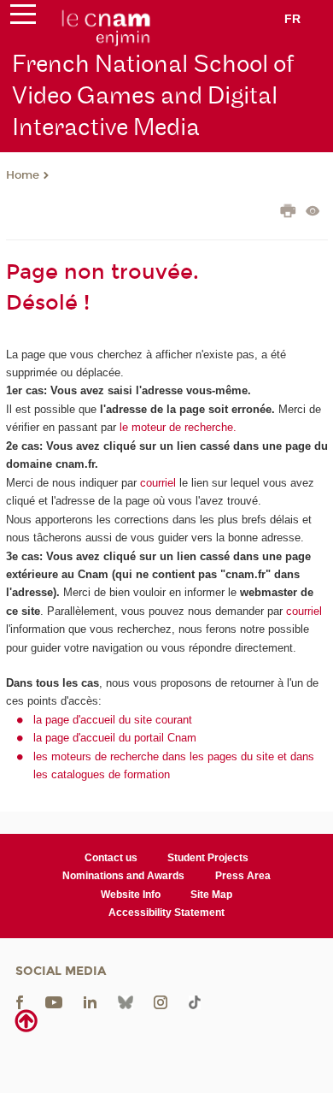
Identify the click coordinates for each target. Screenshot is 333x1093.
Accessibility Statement (166, 913)
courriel (158, 482)
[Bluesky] (125, 1001)
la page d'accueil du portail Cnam (114, 737)
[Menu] (23, 18)
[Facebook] (19, 1001)
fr (292, 19)
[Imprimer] (288, 213)
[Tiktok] (195, 1001)
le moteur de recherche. (176, 427)
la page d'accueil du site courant (112, 719)
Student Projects (207, 858)
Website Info (131, 895)
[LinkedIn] (90, 1001)
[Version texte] (313, 212)
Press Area (243, 876)
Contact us (111, 858)
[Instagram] (160, 1001)
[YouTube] (53, 1001)
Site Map (211, 895)
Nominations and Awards (123, 876)
